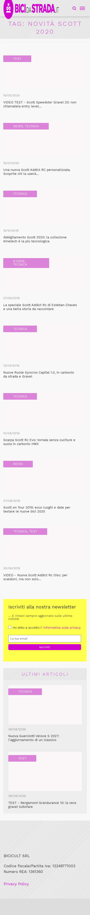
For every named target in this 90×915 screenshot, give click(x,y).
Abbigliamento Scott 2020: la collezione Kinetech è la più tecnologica (35, 239)
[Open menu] (81, 8)
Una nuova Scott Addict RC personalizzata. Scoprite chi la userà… (37, 172)
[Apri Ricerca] (74, 8)
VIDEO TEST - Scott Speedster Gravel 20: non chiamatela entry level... (39, 104)
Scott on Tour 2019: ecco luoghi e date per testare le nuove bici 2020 (36, 509)
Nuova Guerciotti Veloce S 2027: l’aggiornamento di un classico (33, 738)
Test (17, 59)
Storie (19, 261)
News (18, 126)
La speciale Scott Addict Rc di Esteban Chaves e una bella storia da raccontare (40, 307)
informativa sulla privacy (61, 627)
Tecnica (32, 126)
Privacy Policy (16, 884)
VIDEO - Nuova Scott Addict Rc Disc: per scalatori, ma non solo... (35, 577)
